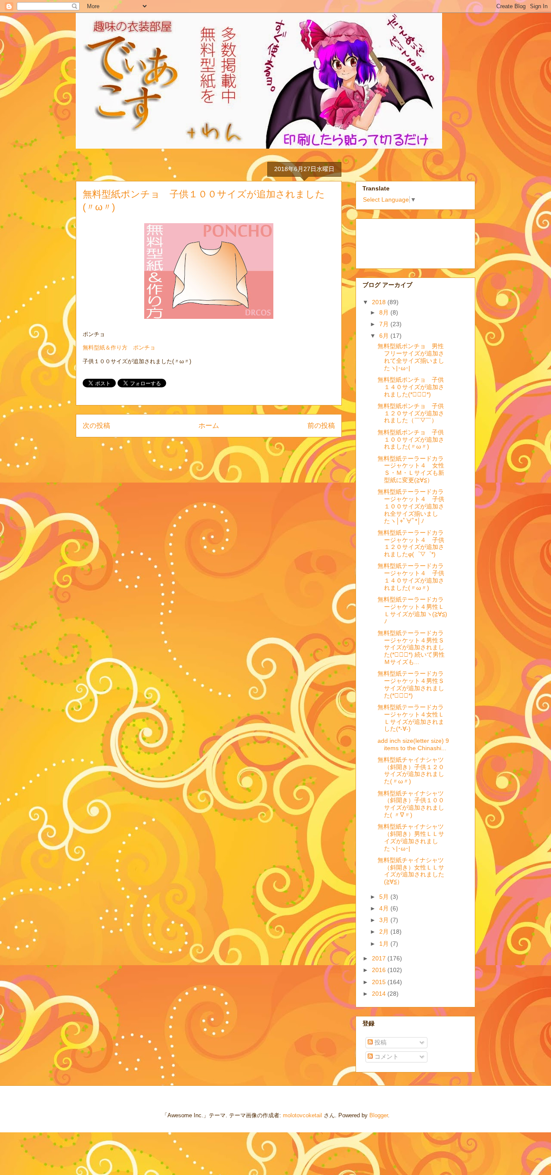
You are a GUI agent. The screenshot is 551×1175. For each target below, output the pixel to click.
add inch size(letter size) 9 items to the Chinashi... (413, 744)
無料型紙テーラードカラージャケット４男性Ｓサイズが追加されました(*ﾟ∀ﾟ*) (411, 684)
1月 (384, 943)
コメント (386, 1056)
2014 (379, 993)
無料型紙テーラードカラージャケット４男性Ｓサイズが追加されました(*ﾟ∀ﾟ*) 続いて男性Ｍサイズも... (411, 647)
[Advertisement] (405, 241)
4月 (384, 908)
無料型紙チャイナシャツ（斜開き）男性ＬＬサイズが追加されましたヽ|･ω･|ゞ (411, 837)
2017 (379, 958)
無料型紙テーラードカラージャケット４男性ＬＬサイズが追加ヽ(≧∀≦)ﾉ (412, 610)
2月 (384, 931)
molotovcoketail (302, 1115)
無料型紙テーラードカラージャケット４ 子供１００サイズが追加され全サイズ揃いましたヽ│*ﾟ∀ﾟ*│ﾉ (411, 506)
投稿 (380, 1042)
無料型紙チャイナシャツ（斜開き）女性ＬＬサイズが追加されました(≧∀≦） (411, 871)
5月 (384, 896)
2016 (379, 969)
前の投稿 (321, 425)
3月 (384, 919)
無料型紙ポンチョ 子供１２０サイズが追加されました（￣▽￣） (411, 413)
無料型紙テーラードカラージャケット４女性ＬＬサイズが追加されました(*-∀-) (411, 718)
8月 (384, 312)
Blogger (378, 1115)
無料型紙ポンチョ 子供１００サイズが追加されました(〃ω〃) (411, 439)
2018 (379, 302)
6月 (384, 335)
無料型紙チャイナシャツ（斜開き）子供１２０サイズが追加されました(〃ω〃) (411, 770)
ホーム (208, 425)
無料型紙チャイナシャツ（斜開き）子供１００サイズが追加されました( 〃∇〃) (411, 804)
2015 (379, 982)
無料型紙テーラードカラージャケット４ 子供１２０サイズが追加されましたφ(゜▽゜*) (411, 543)
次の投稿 (96, 425)
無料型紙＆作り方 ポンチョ (119, 347)
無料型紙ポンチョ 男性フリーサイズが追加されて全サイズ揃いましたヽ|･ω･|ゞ (411, 357)
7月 (384, 324)
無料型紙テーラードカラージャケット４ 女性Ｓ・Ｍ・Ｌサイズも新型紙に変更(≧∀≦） (411, 469)
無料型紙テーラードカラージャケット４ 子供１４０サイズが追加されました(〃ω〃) (411, 576)
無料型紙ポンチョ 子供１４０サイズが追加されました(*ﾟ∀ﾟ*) (411, 387)
